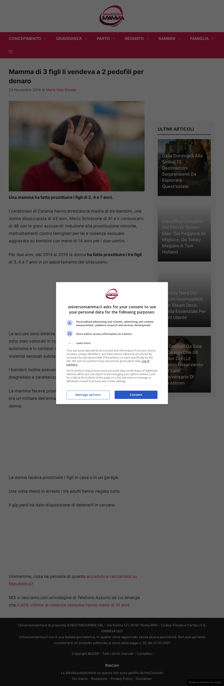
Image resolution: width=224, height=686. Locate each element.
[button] (112, 343)
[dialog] (112, 343)
